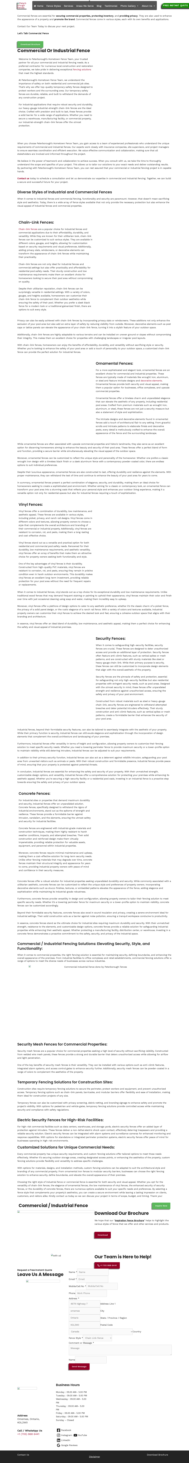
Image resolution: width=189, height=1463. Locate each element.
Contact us (23, 178)
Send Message (79, 1366)
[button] (167, 5)
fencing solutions (82, 69)
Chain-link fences (28, 229)
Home (40, 6)
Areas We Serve (85, 6)
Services (68, 6)
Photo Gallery (128, 6)
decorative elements (151, 380)
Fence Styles (53, 6)
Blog (99, 6)
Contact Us (23, 1454)
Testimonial (111, 6)
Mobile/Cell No (77, 1286)
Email (73, 1279)
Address (74, 1298)
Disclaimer (94, 1456)
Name (73, 1272)
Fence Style (76, 1338)
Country (137, 1331)
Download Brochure (157, 1454)
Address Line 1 (107, 1303)
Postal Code (106, 1325)
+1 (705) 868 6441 (28, 1434)
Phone (72, 1293)
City (102, 1311)
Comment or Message (81, 1343)
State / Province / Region (113, 1318)
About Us (147, 6)
